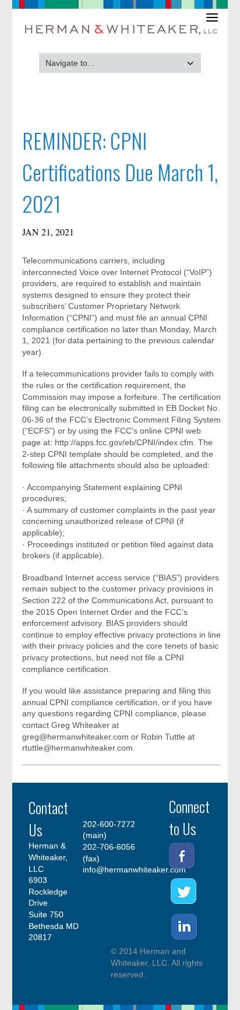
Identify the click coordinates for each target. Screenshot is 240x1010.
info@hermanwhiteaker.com (134, 869)
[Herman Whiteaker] (122, 36)
